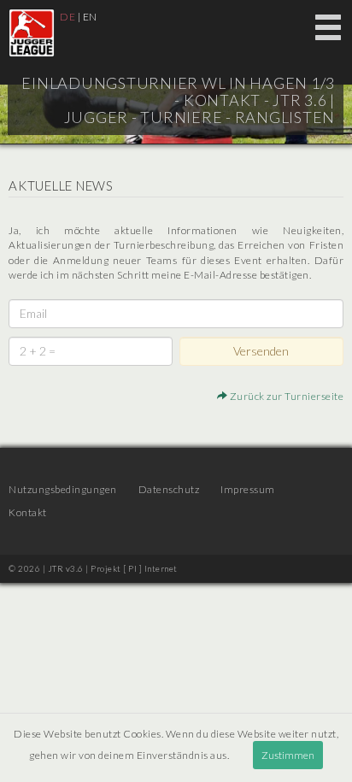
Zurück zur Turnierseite (285, 396)
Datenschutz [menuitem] (169, 489)
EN (90, 16)
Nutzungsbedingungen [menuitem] (63, 489)
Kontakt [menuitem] (28, 512)
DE (67, 16)
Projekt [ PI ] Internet (134, 568)
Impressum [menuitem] (247, 489)
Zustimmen (287, 755)
